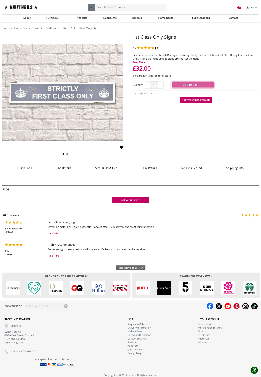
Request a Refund (137, 324)
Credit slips (204, 335)
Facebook (210, 306)
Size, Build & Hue (106, 168)
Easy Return (149, 168)
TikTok (254, 306)
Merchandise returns (210, 327)
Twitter (219, 306)
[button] (51, 233)
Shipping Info (235, 168)
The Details (63, 168)
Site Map (132, 342)
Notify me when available (196, 99)
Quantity (138, 84)
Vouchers (203, 342)
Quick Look (24, 168)
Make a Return (135, 331)
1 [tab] (63, 154)
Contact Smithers (137, 338)
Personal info (205, 324)
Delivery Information (139, 327)
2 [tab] (67, 154)
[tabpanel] (65, 92)
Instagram (245, 306)
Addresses (203, 338)
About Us (132, 346)
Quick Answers (135, 349)
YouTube (227, 306)
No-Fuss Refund (191, 168)
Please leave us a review (130, 267)
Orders (202, 331)
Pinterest (236, 306)
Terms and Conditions (140, 335)
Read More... (140, 62)
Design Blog (134, 353)
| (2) (157, 48)
